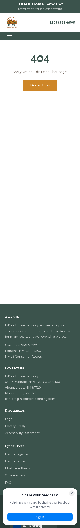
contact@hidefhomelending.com (30, 399)
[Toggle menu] (10, 36)
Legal (9, 419)
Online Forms (15, 475)
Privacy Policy (15, 426)
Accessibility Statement (22, 433)
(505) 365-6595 (62, 22)
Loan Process (15, 461)
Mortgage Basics (17, 468)
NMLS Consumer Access (23, 356)
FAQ (8, 482)
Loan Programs (16, 454)
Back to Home (40, 85)
